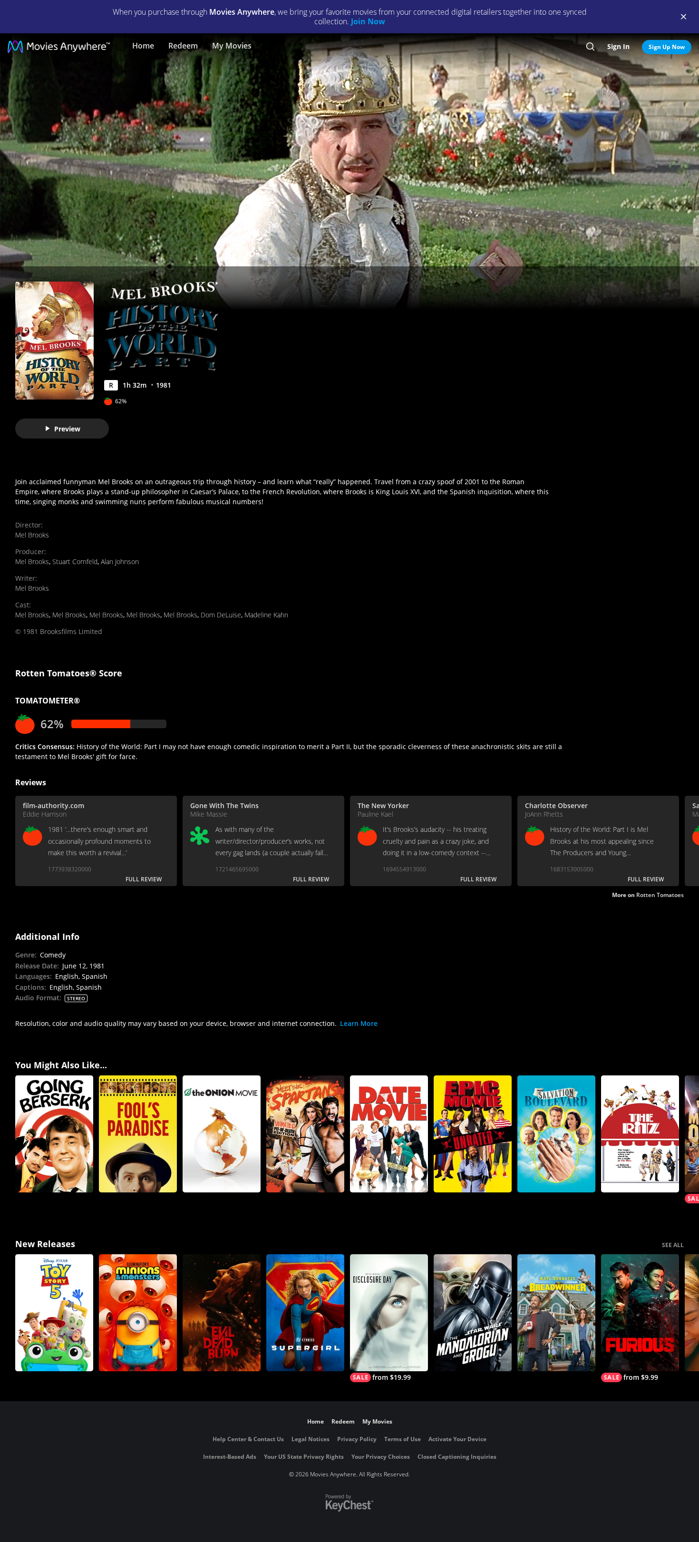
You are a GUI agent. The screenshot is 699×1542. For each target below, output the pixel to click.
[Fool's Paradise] (138, 1133)
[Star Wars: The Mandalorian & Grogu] (473, 1312)
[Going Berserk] (54, 1133)
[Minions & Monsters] (138, 1312)
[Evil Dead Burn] (222, 1312)
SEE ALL (673, 1245)
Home (143, 45)
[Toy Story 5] (54, 1312)
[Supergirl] (305, 1312)
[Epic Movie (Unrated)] (473, 1133)
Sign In (618, 46)
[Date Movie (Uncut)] (389, 1133)
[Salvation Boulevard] (556, 1133)
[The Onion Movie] (222, 1133)
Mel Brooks (32, 534)
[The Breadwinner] (556, 1312)
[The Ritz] (640, 1133)
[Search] (590, 47)
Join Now (368, 21)
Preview (67, 428)
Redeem (183, 45)
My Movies (232, 45)
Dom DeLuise (221, 614)
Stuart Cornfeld (74, 561)
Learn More (359, 1023)
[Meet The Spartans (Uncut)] (305, 1133)
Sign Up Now (667, 47)
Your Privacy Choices (380, 1457)
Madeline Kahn (266, 614)
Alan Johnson (120, 561)
